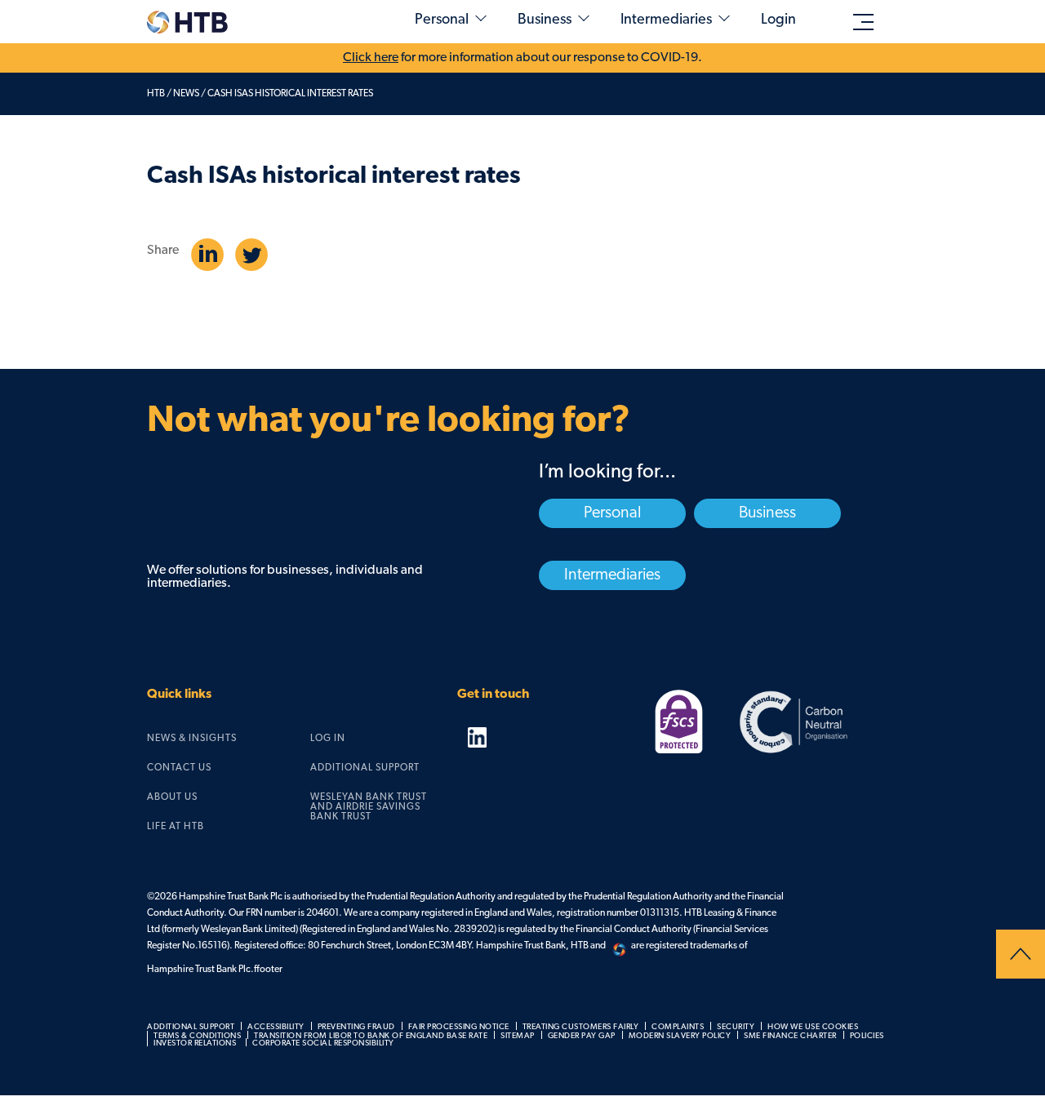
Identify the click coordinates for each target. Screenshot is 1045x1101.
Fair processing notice (458, 1027)
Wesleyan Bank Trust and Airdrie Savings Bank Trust (368, 807)
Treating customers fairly (580, 1027)
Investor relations (194, 1043)
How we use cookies (812, 1027)
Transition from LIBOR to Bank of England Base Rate (370, 1036)
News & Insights (192, 739)
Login (778, 20)
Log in (327, 739)
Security (735, 1027)
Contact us (179, 768)
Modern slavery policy (680, 1036)
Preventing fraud (356, 1027)
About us (172, 797)
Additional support (365, 768)
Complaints (677, 1027)
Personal (442, 20)
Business (544, 20)
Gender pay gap (582, 1036)
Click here (370, 57)
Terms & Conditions (197, 1036)
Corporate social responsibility (323, 1043)
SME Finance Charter (790, 1036)
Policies (867, 1036)
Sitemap (517, 1036)
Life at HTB (175, 827)
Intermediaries (666, 20)
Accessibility (276, 1027)
